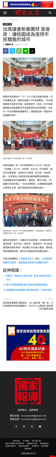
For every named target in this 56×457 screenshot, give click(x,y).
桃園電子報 (13, 19)
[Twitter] (12, 51)
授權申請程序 (11, 446)
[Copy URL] (32, 51)
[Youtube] (40, 427)
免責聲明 (35, 446)
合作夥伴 (26, 441)
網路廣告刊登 (32, 443)
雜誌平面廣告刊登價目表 (14, 443)
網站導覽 (44, 446)
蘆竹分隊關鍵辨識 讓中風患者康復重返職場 (26, 284)
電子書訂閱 (36, 441)
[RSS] (24, 427)
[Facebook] (6, 51)
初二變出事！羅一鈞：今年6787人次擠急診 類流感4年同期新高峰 (41, 306)
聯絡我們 (28, 448)
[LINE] (25, 51)
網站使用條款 (24, 446)
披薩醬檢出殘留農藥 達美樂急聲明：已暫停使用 (29, 290)
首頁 (4, 19)
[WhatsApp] (19, 51)
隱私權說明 (44, 443)
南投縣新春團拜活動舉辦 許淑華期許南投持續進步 (15, 304)
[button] (4, 13)
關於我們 (16, 441)
